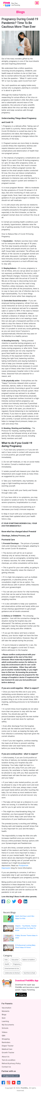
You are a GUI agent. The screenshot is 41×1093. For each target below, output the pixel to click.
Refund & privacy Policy (11, 1063)
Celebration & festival (12, 973)
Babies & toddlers (28, 960)
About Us (5, 1056)
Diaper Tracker (7, 1046)
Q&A (3, 1035)
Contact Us (6, 1067)
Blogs (4, 1014)
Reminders (6, 1042)
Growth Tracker (8, 1052)
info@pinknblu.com (11, 1076)
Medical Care (7, 1049)
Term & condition (8, 1060)
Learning (5, 1021)
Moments (5, 1011)
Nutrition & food (29, 973)
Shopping (6, 1039)
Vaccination (6, 1008)
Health (7, 964)
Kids (6, 960)
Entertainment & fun (12, 968)
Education (15, 960)
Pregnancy (16, 964)
